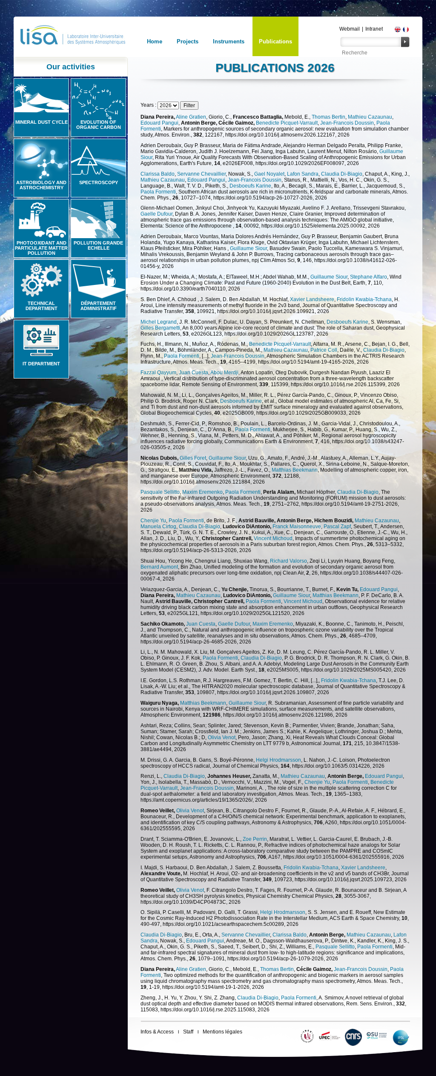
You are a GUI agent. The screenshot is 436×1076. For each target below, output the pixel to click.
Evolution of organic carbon (98, 125)
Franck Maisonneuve (296, 526)
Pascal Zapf (337, 526)
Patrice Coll (323, 350)
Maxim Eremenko (202, 492)
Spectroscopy (98, 182)
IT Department (41, 363)
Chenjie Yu (153, 521)
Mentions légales (222, 1032)
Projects (187, 41)
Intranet (374, 29)
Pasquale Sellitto (160, 492)
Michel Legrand (159, 322)
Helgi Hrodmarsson (278, 760)
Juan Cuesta (193, 373)
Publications (275, 41)
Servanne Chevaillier (201, 174)
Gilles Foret (193, 458)
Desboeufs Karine (250, 186)
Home (154, 41)
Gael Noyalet (269, 174)
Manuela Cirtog (158, 526)
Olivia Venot (221, 737)
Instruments (228, 41)
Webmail (349, 29)
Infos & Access (157, 1032)
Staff (188, 1032)
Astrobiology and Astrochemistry (41, 185)
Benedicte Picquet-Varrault (287, 123)
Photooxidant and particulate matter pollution (41, 248)
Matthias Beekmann (295, 470)
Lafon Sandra (302, 174)
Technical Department (41, 306)
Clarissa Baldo (158, 174)
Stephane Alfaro (368, 277)
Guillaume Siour (248, 248)
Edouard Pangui (159, 123)
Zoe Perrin (255, 839)
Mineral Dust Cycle (41, 122)
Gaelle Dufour (156, 214)
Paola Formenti (158, 192)
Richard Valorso (288, 561)
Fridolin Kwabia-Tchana (364, 299)
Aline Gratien (191, 117)
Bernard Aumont (159, 567)
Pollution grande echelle (98, 245)
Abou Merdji (224, 373)
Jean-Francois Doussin (347, 123)
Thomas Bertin (328, 117)
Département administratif (98, 306)
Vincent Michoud (273, 538)
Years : (149, 105)
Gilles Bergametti (160, 328)
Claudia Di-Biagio (341, 174)
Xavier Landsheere (312, 299)
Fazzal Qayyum (158, 373)
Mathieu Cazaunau (370, 117)
